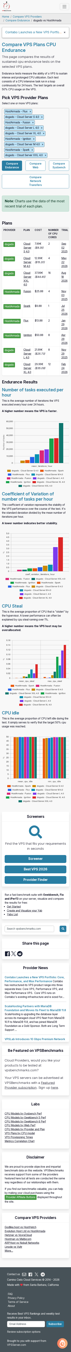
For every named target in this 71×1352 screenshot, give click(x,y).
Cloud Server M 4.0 (27, 262)
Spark (26, 306)
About (11, 1306)
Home (5, 16)
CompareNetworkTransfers (35, 181)
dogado (9, 244)
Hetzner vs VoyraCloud (18, 1235)
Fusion (27, 291)
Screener (35, 859)
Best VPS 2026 (35, 869)
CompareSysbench (59, 165)
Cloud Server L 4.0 (27, 353)
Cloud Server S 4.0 (27, 247)
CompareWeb (35, 165)
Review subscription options (23, 1331)
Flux (25, 320)
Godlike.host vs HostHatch (20, 1227)
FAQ (10, 1294)
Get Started (14, 906)
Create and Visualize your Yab (24, 910)
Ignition (27, 335)
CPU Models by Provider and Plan (25, 1129)
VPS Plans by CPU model (20, 1133)
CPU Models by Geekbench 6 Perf (25, 1121)
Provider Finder (35, 880)
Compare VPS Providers (27, 16)
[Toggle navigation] (64, 6)
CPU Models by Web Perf (20, 1125)
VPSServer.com (16, 1344)
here (54, 1088)
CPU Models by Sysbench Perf (23, 1113)
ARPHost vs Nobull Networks (22, 1242)
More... (9, 1250)
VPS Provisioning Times (19, 1137)
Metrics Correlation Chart (19, 1141)
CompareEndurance (12, 165)
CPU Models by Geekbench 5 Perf (25, 1117)
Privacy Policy (16, 1298)
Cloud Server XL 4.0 (27, 368)
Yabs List (12, 914)
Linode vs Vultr (13, 1246)
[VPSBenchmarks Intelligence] (62, 1343)
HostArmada (12, 291)
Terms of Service (18, 1302)
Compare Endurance (18, 20)
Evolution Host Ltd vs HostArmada (25, 1231)
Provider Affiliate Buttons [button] (20, 1197)
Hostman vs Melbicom (18, 1239)
